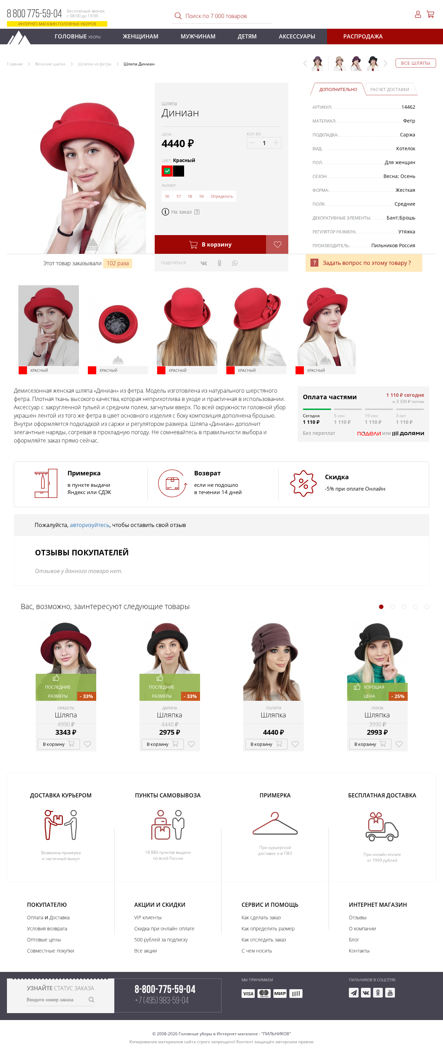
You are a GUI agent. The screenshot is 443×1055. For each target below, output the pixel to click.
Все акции (145, 950)
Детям (247, 36)
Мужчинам (198, 36)
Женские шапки (50, 64)
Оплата (35, 917)
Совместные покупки (50, 950)
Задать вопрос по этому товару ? (367, 263)
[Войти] (418, 14)
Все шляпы (416, 63)
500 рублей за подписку (161, 939)
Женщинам (141, 36)
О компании (362, 928)
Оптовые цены (44, 939)
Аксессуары (297, 36)
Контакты (359, 950)
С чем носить (257, 950)
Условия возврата (47, 928)
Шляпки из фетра (94, 64)
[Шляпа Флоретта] (353, 67)
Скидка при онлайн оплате (164, 928)
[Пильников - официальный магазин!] (22, 35)
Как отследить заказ (264, 939)
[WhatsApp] (234, 263)
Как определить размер (268, 928)
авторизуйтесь (89, 525)
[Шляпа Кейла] (337, 67)
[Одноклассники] (219, 263)
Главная (14, 64)
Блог (354, 939)
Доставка (59, 917)
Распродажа (363, 36)
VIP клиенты (148, 917)
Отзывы (358, 917)
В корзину (216, 244)
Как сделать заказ (261, 917)
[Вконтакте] (203, 263)
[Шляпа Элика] (370, 67)
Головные (78, 36)
